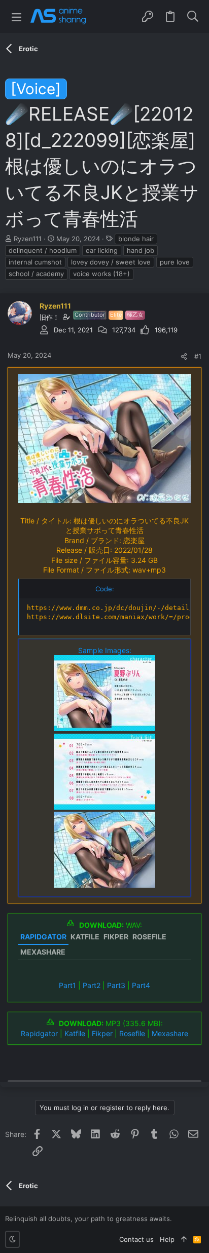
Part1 (67, 985)
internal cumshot (35, 262)
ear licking (102, 250)
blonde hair (136, 239)
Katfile (74, 1033)
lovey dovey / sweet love (111, 262)
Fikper (102, 1033)
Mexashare (170, 1033)
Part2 (91, 985)
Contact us (136, 1239)
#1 (197, 356)
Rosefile (132, 1033)
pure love (175, 262)
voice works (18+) (101, 274)
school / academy (36, 274)
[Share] (184, 356)
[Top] (184, 1239)
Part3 (116, 985)
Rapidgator (39, 1033)
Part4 (141, 985)
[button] (16, 16)
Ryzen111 (28, 239)
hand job (140, 250)
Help (167, 1239)
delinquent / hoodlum (43, 250)
